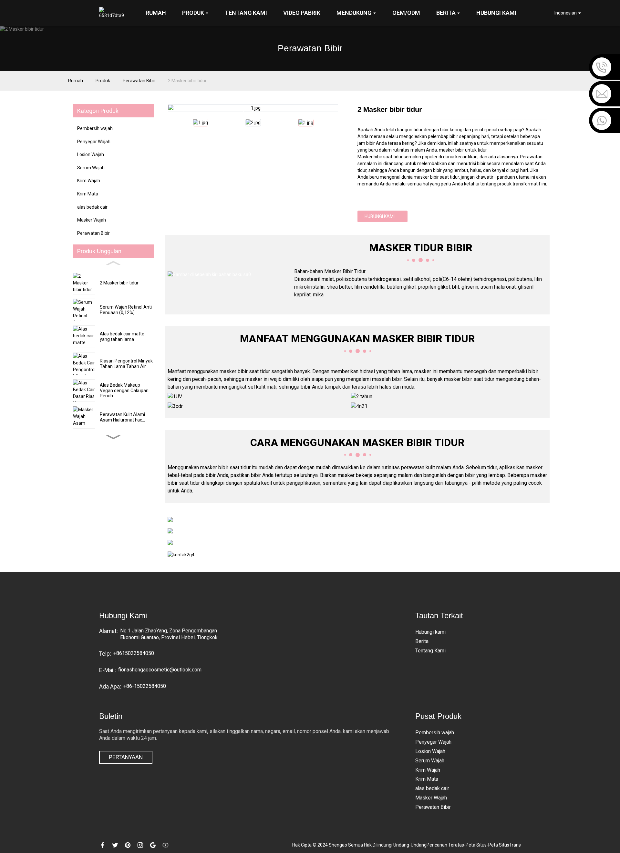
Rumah (75, 80)
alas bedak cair (92, 207)
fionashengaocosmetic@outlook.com (160, 670)
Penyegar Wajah (93, 141)
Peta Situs (476, 845)
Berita (422, 641)
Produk (103, 80)
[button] (113, 437)
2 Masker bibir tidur (187, 80)
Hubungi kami (380, 216)
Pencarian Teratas (445, 845)
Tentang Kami (430, 651)
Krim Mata (87, 193)
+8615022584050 (133, 653)
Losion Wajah (90, 154)
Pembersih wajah (95, 128)
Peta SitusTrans (504, 845)
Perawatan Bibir (139, 80)
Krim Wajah (88, 180)
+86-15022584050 (144, 686)
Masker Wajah (91, 220)
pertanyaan (126, 757)
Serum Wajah (91, 167)
